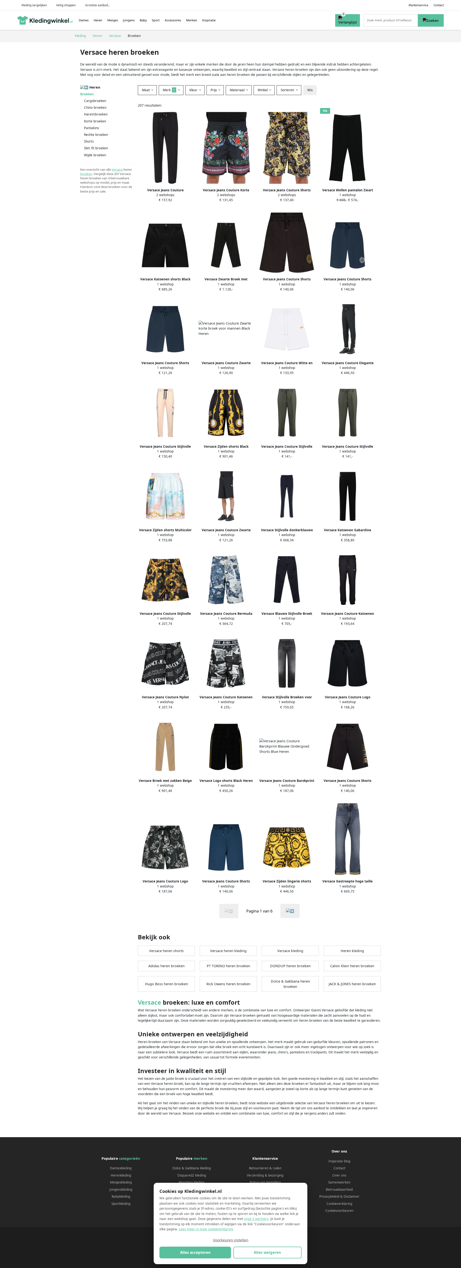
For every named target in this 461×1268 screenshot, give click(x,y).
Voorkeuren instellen (230, 1240)
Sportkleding (120, 1204)
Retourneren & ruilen (265, 1168)
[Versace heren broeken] (290, 911)
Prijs (214, 90)
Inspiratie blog (339, 1161)
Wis (310, 90)
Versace (117, 169)
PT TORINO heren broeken (228, 966)
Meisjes (112, 20)
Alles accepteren (195, 1252)
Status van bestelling (265, 1182)
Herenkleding (121, 1175)
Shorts (89, 141)
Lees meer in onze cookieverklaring (206, 1229)
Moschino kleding (192, 1182)
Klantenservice (418, 5)
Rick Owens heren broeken (228, 984)
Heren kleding (352, 950)
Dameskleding (121, 1168)
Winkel (263, 90)
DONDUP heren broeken (290, 966)
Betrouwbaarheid (339, 1189)
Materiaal (237, 90)
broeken (86, 174)
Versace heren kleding (228, 950)
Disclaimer (351, 1196)
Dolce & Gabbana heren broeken (290, 984)
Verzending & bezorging (265, 1175)
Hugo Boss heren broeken (166, 984)
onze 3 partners (256, 1219)
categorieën (129, 1158)
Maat (146, 90)
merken (200, 1158)
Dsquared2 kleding (191, 1175)
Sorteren (288, 90)
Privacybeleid (329, 1196)
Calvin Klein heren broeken (352, 966)
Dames (84, 20)
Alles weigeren (267, 1252)
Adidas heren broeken (166, 966)
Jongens (129, 20)
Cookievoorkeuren (339, 1210)
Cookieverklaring (339, 1204)
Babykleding (121, 1196)
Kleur (193, 90)
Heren (98, 20)
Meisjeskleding (121, 1182)
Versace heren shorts (166, 950)
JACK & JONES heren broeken (352, 984)
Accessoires (173, 20)
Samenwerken (339, 1182)
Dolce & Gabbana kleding (191, 1168)
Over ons (339, 1175)
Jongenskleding (120, 1189)
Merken (191, 20)
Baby (143, 20)
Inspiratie (209, 20)
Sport (156, 20)
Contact (439, 5)
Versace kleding (290, 950)
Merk (169, 90)
